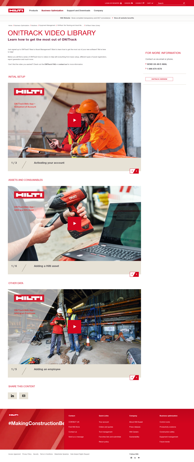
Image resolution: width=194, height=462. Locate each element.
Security (36, 454)
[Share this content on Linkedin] (12, 395)
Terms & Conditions (46, 454)
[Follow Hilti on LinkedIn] (135, 458)
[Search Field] (184, 3)
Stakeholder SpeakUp (61, 454)
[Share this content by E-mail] (23, 395)
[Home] (16, 10)
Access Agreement (14, 454)
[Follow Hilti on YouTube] (139, 458)
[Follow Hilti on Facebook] (131, 458)
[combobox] (171, 3)
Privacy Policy (27, 454)
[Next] (136, 171)
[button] (74, 120)
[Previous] (132, 171)
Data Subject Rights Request (79, 454)
